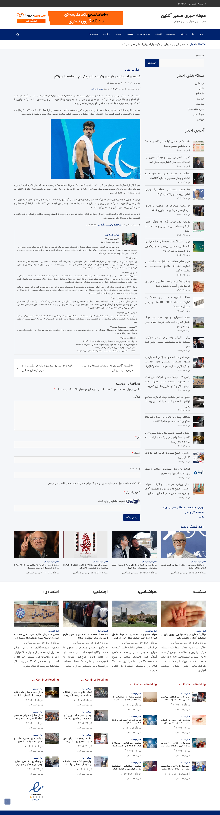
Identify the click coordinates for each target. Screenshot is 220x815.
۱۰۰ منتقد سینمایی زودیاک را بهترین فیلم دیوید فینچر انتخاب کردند (167, 192)
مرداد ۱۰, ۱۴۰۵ (99, 572)
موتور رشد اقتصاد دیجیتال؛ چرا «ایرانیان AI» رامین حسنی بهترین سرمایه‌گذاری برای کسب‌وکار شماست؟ (167, 246)
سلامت (130, 34)
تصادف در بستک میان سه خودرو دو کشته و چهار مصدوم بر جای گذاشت (167, 176)
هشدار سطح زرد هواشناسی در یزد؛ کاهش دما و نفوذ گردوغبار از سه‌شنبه (126, 700)
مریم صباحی (113, 82)
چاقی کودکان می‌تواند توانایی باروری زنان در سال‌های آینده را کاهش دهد (167, 283)
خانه (202, 34)
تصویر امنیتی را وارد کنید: (111, 501)
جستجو (200, 56)
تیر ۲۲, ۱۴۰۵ (183, 750)
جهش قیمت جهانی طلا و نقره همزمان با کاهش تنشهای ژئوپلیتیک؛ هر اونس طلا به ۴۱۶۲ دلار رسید (167, 437)
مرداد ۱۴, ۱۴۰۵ (34, 700)
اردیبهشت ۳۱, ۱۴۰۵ (178, 773)
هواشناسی (170, 34)
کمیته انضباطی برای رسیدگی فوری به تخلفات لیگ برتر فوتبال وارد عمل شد (167, 159)
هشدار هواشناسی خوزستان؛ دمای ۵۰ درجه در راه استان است (126, 744)
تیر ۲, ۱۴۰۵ (85, 769)
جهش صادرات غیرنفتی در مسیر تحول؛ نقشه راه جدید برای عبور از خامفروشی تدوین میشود (28, 718)
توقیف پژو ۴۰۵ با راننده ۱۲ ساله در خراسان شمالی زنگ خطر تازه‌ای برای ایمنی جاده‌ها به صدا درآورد (77, 766)
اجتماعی (118, 34)
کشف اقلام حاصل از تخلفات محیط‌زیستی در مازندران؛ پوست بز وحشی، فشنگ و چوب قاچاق (77, 695)
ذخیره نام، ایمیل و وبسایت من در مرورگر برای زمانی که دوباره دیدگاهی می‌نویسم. (91, 483)
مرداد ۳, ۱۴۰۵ (133, 727)
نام (137, 437)
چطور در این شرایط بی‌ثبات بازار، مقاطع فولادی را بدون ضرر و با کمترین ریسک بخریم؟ (167, 401)
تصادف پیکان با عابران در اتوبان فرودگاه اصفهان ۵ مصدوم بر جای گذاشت (167, 419)
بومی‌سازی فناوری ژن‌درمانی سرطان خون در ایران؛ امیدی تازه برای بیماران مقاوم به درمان (175, 746)
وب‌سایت (135, 468)
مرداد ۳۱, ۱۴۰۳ (131, 82)
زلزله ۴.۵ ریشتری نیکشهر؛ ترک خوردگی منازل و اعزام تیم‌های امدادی (47, 368)
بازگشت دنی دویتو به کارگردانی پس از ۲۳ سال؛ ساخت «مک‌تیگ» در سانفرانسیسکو (36, 566)
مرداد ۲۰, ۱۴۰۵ (148, 572)
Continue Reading (194, 684)
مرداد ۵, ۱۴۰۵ (51, 572)
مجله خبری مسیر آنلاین (183, 15)
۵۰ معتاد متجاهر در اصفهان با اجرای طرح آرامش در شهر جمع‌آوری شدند (167, 208)
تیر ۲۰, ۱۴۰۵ (85, 746)
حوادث (200, 99)
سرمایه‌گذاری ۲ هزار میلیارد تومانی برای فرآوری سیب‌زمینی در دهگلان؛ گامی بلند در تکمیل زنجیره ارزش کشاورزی (28, 766)
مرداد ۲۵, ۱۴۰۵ (197, 642)
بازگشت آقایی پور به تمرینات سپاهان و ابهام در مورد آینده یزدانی (107, 368)
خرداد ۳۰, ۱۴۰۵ (132, 773)
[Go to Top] (7, 802)
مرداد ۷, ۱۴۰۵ (35, 746)
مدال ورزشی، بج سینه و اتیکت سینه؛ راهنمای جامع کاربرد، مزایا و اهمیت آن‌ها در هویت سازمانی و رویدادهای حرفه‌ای (167, 489)
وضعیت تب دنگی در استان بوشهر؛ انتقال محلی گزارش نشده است (175, 723)
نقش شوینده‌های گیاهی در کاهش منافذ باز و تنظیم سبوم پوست (167, 143)
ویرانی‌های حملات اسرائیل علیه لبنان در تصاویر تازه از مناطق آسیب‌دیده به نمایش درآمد (167, 266)
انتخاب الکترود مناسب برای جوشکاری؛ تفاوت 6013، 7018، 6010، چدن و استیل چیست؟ (167, 302)
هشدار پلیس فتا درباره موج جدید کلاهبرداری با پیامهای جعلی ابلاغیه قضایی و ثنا (77, 741)
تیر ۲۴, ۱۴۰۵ (85, 723)
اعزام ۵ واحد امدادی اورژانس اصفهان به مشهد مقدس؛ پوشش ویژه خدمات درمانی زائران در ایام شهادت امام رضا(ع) (167, 362)
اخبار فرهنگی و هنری (192, 527)
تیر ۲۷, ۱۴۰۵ (134, 750)
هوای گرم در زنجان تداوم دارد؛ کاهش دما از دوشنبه (126, 721)
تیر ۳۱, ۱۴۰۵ (183, 727)
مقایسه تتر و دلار (194, 512)
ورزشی (183, 34)
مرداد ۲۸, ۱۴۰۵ (197, 572)
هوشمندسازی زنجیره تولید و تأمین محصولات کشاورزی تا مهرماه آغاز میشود (28, 741)
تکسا (201, 517)
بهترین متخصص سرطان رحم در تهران (183, 508)
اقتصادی (158, 34)
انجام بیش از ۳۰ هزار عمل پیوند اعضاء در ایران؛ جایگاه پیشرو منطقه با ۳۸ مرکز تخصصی (175, 769)
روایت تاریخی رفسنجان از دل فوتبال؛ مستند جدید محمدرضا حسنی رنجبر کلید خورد (167, 342)
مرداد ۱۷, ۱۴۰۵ (181, 704)
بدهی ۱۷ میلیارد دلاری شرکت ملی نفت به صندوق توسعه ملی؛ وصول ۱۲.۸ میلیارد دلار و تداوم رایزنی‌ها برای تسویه (167, 381)
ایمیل (136, 453)
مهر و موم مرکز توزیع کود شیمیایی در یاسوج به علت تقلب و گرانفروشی (77, 718)
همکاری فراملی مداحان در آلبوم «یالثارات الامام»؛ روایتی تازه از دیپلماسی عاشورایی (85, 566)
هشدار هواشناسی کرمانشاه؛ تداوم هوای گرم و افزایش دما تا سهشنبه (126, 769)
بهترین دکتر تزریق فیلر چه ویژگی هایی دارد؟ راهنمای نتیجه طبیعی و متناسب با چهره (167, 226)
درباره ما (106, 34)
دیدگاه (135, 397)
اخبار (193, 34)
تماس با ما (93, 34)
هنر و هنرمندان (143, 34)
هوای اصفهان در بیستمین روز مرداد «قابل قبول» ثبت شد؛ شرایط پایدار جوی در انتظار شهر (167, 322)
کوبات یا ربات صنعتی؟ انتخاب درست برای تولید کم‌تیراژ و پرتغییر (167, 471)
